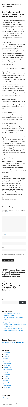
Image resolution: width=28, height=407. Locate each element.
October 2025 (6, 371)
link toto (20, 198)
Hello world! (20, 342)
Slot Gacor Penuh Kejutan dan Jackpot (10, 403)
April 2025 (6, 382)
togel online (12, 199)
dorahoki (4, 33)
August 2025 (6, 374)
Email (4, 241)
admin (5, 198)
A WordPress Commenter (8, 342)
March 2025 (6, 383)
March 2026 (6, 362)
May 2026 (6, 358)
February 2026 (7, 363)
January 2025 (6, 387)
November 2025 (7, 369)
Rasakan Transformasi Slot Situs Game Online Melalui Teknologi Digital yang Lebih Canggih (13, 330)
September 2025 (7, 373)
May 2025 (6, 380)
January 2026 (6, 365)
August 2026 (6, 352)
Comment (5, 215)
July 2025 (5, 376)
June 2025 (6, 378)
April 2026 (6, 360)
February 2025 (7, 385)
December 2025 (7, 367)
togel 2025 (7, 199)
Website (4, 247)
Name (4, 234)
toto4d (16, 199)
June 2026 (6, 356)
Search (4, 299)
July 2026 (5, 354)
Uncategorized (7, 397)
